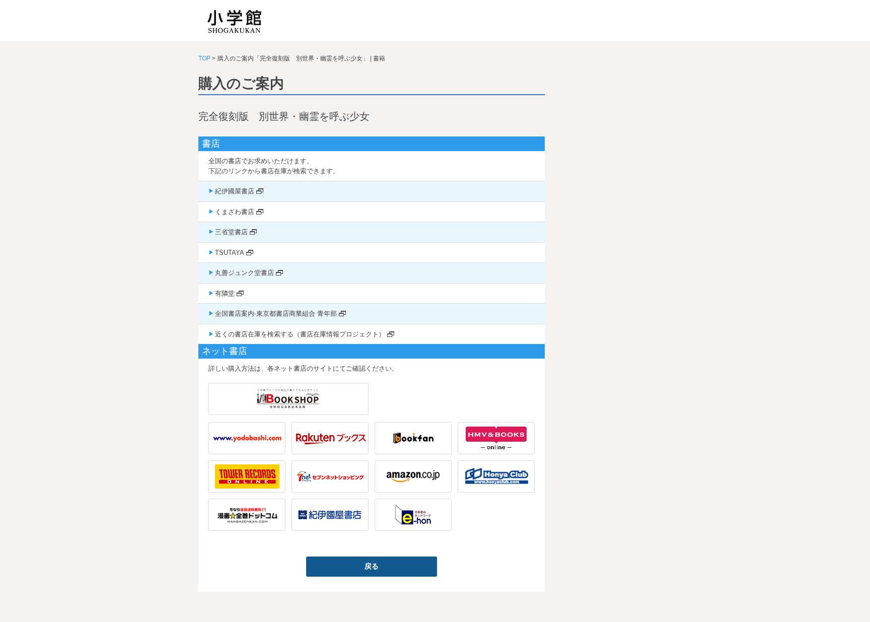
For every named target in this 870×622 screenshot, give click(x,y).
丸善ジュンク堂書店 (244, 273)
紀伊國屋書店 (234, 191)
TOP (204, 58)
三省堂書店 (231, 232)
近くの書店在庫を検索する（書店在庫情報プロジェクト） (300, 334)
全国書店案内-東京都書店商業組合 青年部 (276, 313)
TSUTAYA (229, 252)
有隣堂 (225, 293)
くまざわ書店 (234, 212)
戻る (372, 566)
